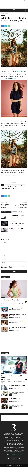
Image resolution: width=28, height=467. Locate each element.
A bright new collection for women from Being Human (15, 185)
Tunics (14, 188)
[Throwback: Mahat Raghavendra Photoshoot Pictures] (4, 393)
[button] (2, 10)
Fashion (6, 13)
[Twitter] (5, 26)
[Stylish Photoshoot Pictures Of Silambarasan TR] (4, 400)
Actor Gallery (5, 353)
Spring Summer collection (6, 188)
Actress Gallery (5, 277)
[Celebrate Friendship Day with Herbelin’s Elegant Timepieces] (4, 217)
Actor (3, 373)
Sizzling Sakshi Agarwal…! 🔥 (15, 308)
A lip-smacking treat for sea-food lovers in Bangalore (6, 206)
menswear (3, 121)
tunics (21, 74)
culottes (14, 78)
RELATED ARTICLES (6, 211)
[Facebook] (2, 26)
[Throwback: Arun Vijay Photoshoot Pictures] (4, 387)
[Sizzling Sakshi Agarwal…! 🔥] (4, 309)
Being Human (20, 71)
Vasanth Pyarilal (4, 301)
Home (2, 13)
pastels (14, 186)
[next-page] (4, 235)
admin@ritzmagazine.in (16, 454)
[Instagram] (12, 458)
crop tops (7, 78)
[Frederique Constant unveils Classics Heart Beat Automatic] (4, 230)
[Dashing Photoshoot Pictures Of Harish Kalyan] (14, 365)
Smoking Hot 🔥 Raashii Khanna (11, 300)
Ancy (2, 379)
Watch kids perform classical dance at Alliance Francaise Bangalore (21, 206)
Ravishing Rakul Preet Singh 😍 (16, 321)
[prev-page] (2, 235)
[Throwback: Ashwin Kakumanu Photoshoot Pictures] (4, 406)
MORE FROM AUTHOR (17, 211)
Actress (3, 297)
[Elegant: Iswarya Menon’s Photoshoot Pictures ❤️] (4, 316)
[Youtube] (19, 458)
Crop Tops (10, 186)
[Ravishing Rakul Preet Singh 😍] (4, 322)
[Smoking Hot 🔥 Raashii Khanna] (14, 289)
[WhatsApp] (9, 26)
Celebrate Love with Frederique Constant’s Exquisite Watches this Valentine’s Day (17, 223)
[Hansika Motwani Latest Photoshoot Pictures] (4, 329)
